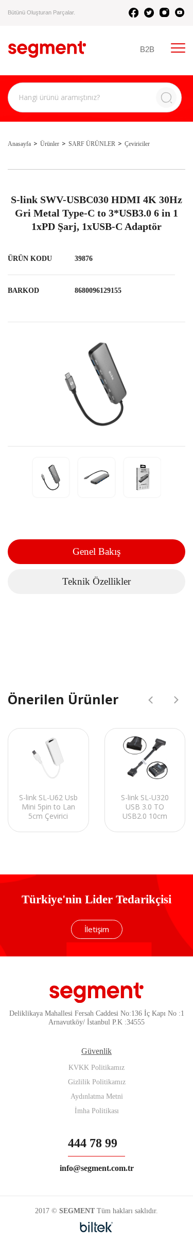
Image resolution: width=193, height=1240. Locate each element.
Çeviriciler (137, 143)
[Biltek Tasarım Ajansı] (96, 1227)
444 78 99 (92, 1143)
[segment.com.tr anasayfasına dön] (47, 49)
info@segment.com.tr (97, 1168)
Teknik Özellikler (96, 581)
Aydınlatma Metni (97, 1096)
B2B (147, 49)
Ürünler (49, 143)
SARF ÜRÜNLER (91, 143)
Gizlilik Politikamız (97, 1082)
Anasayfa (19, 143)
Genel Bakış (96, 551)
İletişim (96, 929)
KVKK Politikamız (96, 1067)
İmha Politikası (97, 1111)
